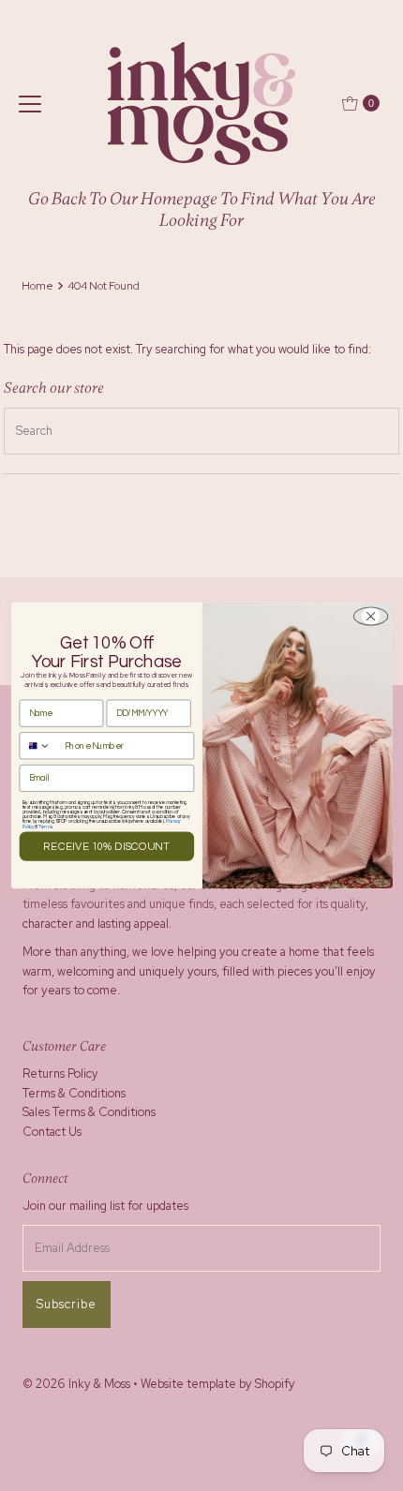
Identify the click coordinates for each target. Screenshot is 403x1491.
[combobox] (39, 746)
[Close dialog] (370, 615)
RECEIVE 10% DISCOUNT (106, 847)
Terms (45, 827)
